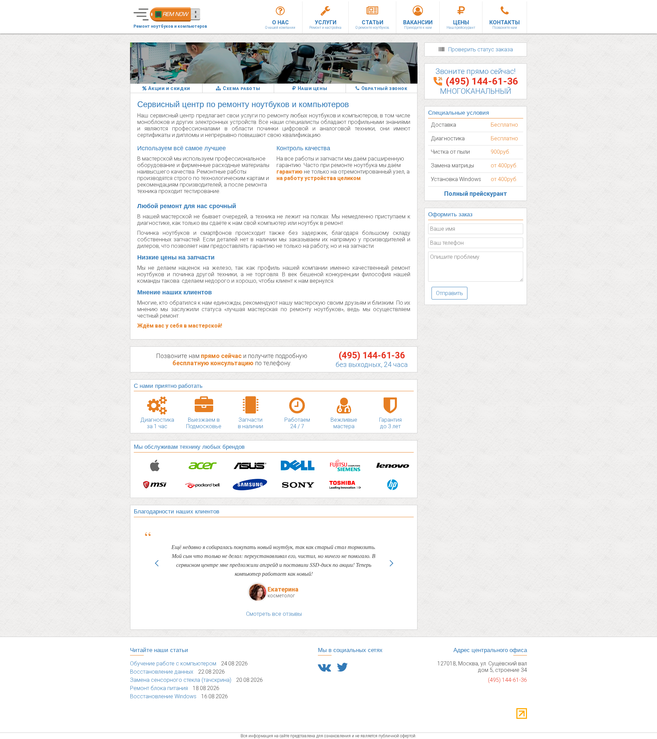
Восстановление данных (161, 671)
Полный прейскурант (475, 193)
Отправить (449, 293)
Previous (156, 572)
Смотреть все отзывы (274, 614)
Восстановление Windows (163, 696)
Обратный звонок (384, 88)
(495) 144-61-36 (371, 355)
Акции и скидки (169, 88)
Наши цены (312, 88)
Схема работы (241, 88)
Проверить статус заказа (480, 49)
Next (391, 572)
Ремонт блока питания (159, 688)
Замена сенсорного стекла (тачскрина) (180, 680)
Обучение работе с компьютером (173, 663)
